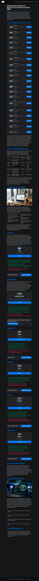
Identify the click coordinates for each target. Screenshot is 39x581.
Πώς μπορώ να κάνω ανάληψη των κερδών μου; (15, 542)
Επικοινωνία (35, 1)
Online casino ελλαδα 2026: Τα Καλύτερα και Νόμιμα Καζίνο (23, 1)
